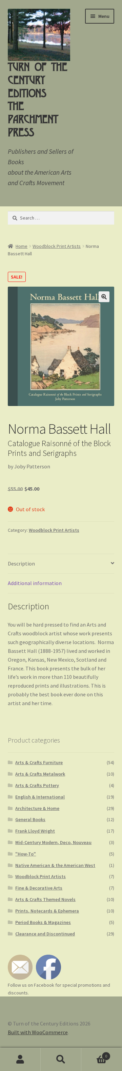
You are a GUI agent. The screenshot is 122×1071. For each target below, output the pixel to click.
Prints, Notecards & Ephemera (47, 911)
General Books (30, 819)
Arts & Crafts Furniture (39, 762)
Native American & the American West (55, 865)
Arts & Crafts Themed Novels (45, 899)
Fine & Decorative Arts (38, 888)
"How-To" (25, 854)
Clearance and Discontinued (45, 934)
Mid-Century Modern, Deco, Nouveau (53, 842)
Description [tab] (21, 563)
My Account (20, 1059)
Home (21, 246)
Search (61, 1059)
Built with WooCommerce (38, 1032)
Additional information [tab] (35, 583)
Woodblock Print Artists (57, 246)
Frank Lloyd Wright (35, 831)
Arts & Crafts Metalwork (40, 774)
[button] (104, 296)
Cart (94, 1054)
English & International (40, 797)
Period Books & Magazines (43, 922)
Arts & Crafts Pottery (37, 785)
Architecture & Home (37, 808)
